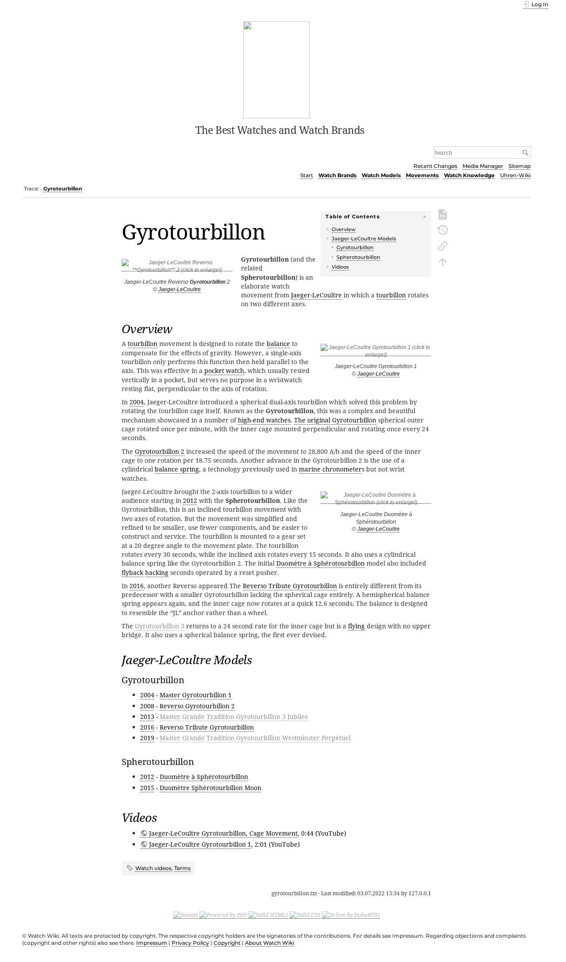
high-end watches (264, 420)
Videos (340, 267)
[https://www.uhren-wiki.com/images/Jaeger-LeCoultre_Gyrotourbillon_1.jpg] (376, 353)
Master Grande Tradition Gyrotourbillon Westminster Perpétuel (255, 738)
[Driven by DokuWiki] (351, 915)
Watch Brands (337, 175)
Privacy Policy (190, 942)
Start (306, 175)
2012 (190, 500)
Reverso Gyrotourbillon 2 (197, 706)
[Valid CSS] (305, 915)
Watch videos (153, 868)
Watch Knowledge (469, 175)
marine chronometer (330, 469)
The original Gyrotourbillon (335, 420)
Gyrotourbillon (62, 189)
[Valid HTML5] (268, 915)
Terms (182, 868)
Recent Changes (435, 166)
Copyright (227, 942)
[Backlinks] (442, 245)
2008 (147, 706)
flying (356, 626)
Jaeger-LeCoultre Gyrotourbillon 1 (200, 844)
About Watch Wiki (269, 942)
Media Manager (483, 166)
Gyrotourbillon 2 (159, 451)
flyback (132, 572)
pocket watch (224, 370)
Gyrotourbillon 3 (159, 626)
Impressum (151, 942)
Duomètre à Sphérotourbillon (320, 563)
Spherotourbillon (358, 257)
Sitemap (520, 166)
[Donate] (185, 915)
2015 (147, 787)
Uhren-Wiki (515, 175)
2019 (147, 738)
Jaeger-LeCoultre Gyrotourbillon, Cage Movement (223, 833)
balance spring (177, 469)
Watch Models (381, 175)
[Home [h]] (276, 69)
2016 (137, 586)
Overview (344, 229)
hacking (156, 572)
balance (278, 343)
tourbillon (391, 295)
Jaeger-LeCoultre (179, 289)
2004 (137, 402)
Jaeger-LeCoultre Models (364, 239)
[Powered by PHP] (223, 915)
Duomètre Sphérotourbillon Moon (210, 787)
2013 (147, 716)
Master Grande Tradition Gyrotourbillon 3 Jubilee (234, 716)
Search (526, 152)
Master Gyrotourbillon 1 (196, 695)
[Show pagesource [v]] (442, 213)
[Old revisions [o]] (442, 229)
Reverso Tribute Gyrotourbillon (290, 586)
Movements (422, 175)
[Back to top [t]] (442, 261)
